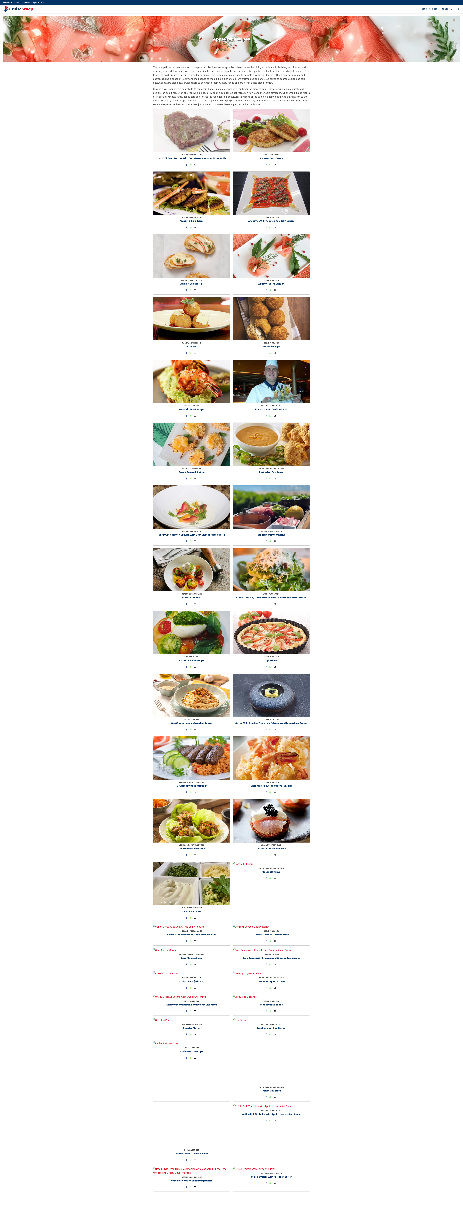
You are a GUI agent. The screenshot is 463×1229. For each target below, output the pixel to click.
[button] (459, 9)
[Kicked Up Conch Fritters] (247, 1187)
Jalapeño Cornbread (271, 1172)
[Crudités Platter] (163, 1020)
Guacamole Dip (271, 1125)
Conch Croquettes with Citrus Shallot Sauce (191, 935)
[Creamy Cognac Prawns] (247, 973)
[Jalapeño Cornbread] (245, 1163)
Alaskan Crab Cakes (271, 158)
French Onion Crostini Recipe (192, 1075)
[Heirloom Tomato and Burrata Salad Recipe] (178, 1140)
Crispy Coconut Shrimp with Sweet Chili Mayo (191, 1005)
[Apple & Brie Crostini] (191, 236)
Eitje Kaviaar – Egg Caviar (271, 1028)
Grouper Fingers (192, 1125)
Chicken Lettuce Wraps (192, 849)
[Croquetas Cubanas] (245, 996)
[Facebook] (186, 165)
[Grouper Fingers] (163, 1117)
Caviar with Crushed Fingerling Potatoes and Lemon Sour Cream (271, 723)
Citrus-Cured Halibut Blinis (271, 849)
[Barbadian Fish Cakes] (271, 424)
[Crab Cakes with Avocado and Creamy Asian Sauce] (262, 950)
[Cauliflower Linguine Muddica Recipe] (191, 675)
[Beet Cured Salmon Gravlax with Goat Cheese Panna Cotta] (191, 487)
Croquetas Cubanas (271, 1005)
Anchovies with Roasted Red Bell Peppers (271, 221)
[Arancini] (191, 299)
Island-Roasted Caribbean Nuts (192, 1172)
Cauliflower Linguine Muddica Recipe (191, 723)
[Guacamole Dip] (242, 1117)
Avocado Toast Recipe (191, 409)
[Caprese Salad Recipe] (191, 612)
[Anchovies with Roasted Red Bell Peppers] (271, 173)
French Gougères (271, 1051)
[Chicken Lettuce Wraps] (191, 801)
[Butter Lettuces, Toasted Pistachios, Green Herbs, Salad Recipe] (271, 550)
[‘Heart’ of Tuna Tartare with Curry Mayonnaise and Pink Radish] (191, 110)
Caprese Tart (271, 660)
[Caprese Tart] (271, 612)
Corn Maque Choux (191, 958)
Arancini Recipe (271, 347)
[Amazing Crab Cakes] (191, 173)
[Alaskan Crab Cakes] (271, 110)
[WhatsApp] (191, 165)
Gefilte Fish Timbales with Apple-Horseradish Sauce (271, 1075)
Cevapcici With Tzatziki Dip (192, 786)
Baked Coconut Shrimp (191, 472)
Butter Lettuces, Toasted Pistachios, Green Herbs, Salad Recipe (271, 598)
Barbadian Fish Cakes (271, 472)
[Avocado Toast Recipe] (191, 361)
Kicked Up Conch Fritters (271, 1195)
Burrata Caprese (191, 598)
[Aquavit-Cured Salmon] (271, 236)
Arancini (191, 347)
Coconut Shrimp (271, 872)
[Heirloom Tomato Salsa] (246, 1140)
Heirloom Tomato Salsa (271, 1149)
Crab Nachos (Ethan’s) (192, 981)
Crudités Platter (192, 1028)
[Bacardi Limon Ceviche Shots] (271, 361)
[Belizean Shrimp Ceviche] (271, 487)
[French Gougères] (243, 1043)
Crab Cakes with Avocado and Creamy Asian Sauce (271, 958)
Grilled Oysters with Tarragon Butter (271, 1098)
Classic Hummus (191, 911)
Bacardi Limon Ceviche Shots (271, 409)
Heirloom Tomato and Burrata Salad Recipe (191, 1149)
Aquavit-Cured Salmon (271, 284)
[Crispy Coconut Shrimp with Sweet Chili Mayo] (179, 996)
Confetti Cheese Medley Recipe (271, 935)
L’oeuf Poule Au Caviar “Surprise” (191, 1219)
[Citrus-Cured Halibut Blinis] (271, 801)
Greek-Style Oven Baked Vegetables (191, 1102)
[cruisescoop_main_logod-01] (21, 7)
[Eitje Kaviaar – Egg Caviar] (240, 1020)
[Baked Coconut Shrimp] (191, 424)
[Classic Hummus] (191, 863)
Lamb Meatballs (271, 1219)
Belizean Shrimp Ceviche (271, 535)
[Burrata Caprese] (191, 550)
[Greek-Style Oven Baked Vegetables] (191, 1089)
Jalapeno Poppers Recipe (191, 1195)
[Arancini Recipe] (271, 299)
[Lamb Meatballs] (248, 1210)
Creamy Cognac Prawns (271, 981)
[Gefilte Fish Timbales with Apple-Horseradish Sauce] (263, 1066)
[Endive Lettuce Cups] (165, 1043)
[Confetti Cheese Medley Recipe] (251, 926)
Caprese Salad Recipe (191, 660)
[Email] (195, 165)
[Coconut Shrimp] (243, 863)
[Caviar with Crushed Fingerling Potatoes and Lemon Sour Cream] (271, 675)
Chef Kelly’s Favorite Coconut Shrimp (271, 786)
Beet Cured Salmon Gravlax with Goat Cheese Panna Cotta (192, 535)
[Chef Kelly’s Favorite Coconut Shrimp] (271, 738)
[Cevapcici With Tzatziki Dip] (191, 738)
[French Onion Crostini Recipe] (170, 1066)
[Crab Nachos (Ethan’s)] (165, 973)
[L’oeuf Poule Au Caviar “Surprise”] (172, 1210)
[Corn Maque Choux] (164, 950)
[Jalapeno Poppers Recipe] (168, 1187)
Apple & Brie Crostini (191, 284)
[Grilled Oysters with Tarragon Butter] (254, 1089)
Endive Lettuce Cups (191, 1051)
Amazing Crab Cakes (192, 221)
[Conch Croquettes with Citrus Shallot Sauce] (178, 926)
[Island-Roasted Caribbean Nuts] (171, 1163)
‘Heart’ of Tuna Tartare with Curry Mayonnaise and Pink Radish (191, 158)
